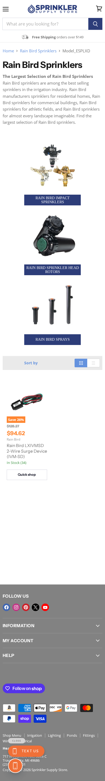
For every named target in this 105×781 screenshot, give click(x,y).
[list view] (93, 363)
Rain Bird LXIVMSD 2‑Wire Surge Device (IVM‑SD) (27, 451)
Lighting (54, 735)
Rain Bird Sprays (53, 339)
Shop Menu (12, 735)
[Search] (95, 24)
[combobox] (45, 24)
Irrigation (34, 735)
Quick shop (27, 475)
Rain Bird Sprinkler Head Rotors (52, 270)
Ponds (72, 735)
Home (8, 51)
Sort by (31, 363)
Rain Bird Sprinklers (38, 51)
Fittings (89, 735)
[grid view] (81, 363)
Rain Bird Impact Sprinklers (53, 200)
